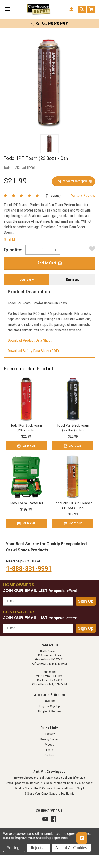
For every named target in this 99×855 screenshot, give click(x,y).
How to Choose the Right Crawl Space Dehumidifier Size (49, 777)
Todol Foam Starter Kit (26, 503)
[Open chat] (81, 838)
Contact (49, 755)
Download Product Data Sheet (30, 340)
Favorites (49, 701)
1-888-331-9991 (29, 568)
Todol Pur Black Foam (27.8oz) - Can (73, 428)
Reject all (38, 847)
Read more (12, 240)
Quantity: (13, 249)
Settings (14, 847)
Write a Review (83, 195)
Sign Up (85, 601)
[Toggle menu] (8, 9)
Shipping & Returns (49, 711)
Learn (49, 750)
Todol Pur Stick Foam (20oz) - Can (26, 428)
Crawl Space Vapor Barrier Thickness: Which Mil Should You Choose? (49, 783)
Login (42, 706)
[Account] (71, 9)
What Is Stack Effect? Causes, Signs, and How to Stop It (50, 788)
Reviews (72, 279)
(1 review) (53, 195)
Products (49, 734)
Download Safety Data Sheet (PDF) (33, 351)
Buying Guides (49, 739)
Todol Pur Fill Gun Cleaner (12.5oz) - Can (73, 505)
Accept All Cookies (71, 847)
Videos (49, 744)
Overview (26, 279)
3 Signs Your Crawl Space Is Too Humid (49, 793)
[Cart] (91, 9)
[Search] (82, 9)
